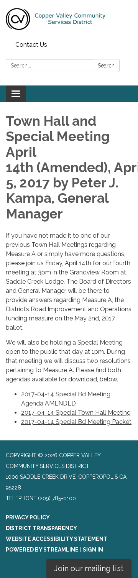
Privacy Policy (28, 517)
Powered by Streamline (42, 550)
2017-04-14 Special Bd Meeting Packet (76, 421)
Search (106, 65)
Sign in (93, 550)
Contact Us (31, 44)
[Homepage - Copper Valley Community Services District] (69, 19)
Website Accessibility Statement (56, 539)
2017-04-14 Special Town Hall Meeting (76, 412)
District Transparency (41, 528)
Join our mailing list (88, 568)
